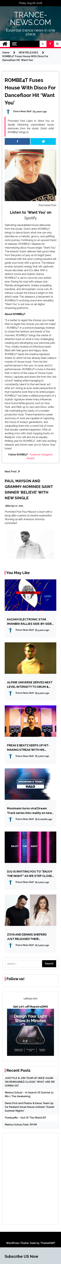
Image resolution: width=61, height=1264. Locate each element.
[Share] (17, 141)
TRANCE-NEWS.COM (30, 18)
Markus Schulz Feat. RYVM (21, 1124)
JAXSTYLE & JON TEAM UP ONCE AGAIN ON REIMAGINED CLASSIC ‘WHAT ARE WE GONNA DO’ (30, 1082)
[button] (43, 44)
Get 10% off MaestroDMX (30, 1006)
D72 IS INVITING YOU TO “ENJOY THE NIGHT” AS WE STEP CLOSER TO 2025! (30, 874)
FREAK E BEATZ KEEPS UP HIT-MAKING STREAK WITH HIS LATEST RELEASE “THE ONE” (28, 748)
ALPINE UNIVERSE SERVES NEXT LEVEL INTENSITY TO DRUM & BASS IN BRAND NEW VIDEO (29, 685)
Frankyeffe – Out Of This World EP (25, 1117)
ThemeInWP (47, 1243)
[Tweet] (43, 141)
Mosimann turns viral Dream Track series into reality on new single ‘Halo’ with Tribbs (29, 811)
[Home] (5, 44)
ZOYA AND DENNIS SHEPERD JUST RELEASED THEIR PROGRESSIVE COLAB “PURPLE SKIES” (29, 937)
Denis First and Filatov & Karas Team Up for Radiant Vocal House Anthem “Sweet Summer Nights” (29, 1107)
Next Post (11, 471)
